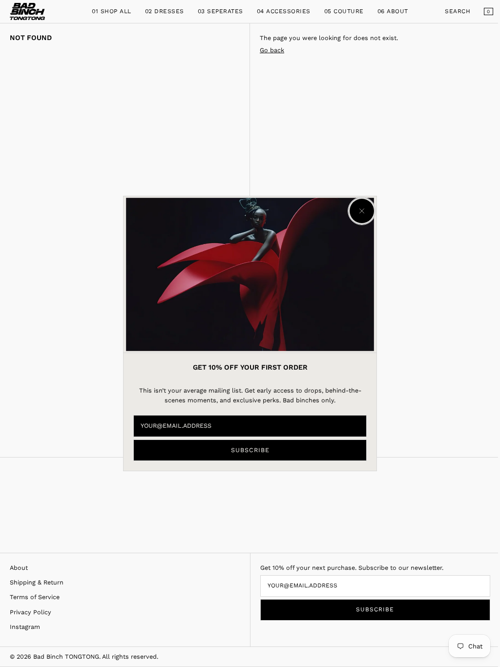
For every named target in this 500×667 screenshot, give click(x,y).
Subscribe (250, 450)
